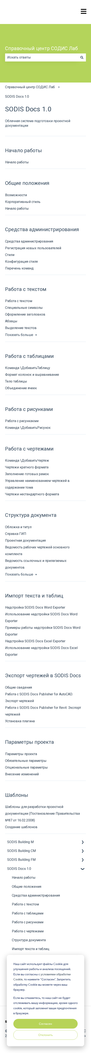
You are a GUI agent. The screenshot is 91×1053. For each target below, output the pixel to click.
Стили (9, 255)
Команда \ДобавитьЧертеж (27, 461)
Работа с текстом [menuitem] (25, 904)
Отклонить (45, 1035)
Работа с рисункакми (22, 421)
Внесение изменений (22, 774)
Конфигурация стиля (21, 262)
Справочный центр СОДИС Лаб (41, 48)
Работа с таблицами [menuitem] (27, 913)
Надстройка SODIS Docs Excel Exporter (35, 641)
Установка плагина (20, 721)
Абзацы (11, 321)
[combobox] (41, 57)
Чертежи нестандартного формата (32, 494)
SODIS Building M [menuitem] (20, 842)
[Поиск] (82, 57)
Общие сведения (18, 687)
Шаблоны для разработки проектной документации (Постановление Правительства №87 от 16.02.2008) (42, 813)
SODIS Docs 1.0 (17, 97)
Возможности (16, 195)
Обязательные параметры (26, 761)
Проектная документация (25, 540)
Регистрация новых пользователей (33, 248)
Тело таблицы (16, 381)
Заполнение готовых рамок (27, 474)
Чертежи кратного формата (26, 467)
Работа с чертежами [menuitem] (28, 931)
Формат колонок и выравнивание (32, 375)
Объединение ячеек (21, 388)
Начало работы (17, 162)
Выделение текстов (21, 328)
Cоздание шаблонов (21, 827)
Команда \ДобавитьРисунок (28, 428)
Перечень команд (19, 268)
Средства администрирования (29, 241)
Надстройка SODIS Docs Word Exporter (35, 607)
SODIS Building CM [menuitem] (21, 851)
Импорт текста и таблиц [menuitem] (30, 949)
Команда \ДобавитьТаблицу (27, 368)
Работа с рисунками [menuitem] (27, 922)
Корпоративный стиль (22, 202)
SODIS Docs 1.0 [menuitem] (19, 869)
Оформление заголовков (25, 314)
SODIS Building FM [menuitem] (21, 860)
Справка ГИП (15, 534)
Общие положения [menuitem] (26, 887)
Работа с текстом (18, 301)
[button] (82, 842)
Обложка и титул (18, 527)
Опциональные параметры (26, 767)
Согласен (45, 1023)
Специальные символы (24, 308)
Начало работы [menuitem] (24, 878)
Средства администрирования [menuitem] (36, 895)
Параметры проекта (21, 754)
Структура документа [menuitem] (29, 940)
